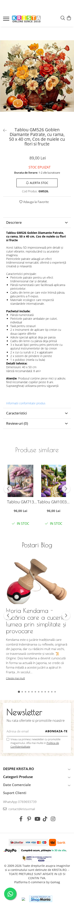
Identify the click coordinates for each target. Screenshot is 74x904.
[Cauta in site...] (63, 18)
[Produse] (6, 20)
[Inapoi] (3, 130)
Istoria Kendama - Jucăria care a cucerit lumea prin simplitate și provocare (36, 620)
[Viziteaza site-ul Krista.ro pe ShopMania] (40, 899)
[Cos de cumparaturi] (69, 18)
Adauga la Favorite (35, 202)
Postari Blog (37, 545)
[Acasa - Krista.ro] (26, 19)
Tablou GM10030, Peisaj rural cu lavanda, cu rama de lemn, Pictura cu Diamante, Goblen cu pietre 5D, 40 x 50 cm (53, 502)
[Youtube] (37, 819)
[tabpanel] (37, 76)
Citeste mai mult (15, 678)
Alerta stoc (39, 183)
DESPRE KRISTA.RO (18, 768)
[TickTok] (45, 819)
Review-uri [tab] (17, 423)
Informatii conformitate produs (25, 403)
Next (70, 80)
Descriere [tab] (14, 222)
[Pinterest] (29, 819)
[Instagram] (53, 819)
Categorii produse (18, 776)
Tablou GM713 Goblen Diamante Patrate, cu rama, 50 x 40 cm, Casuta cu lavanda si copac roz (20, 502)
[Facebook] (21, 819)
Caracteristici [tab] (16, 413)
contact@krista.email (21, 809)
